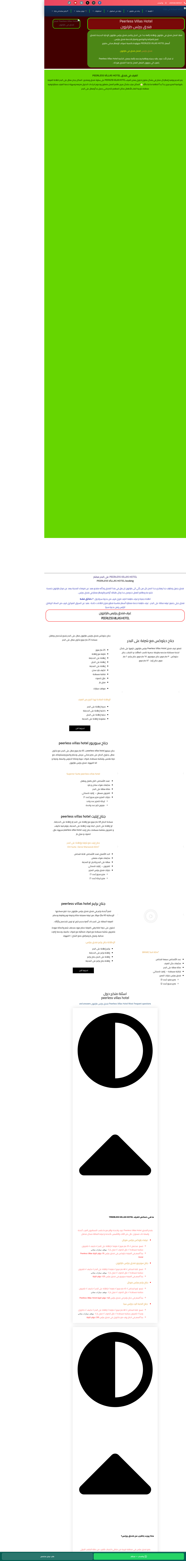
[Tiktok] (69, 3)
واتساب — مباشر (137, 1556)
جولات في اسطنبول (115, 11)
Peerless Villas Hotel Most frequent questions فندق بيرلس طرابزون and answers (115, 1004)
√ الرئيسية (150, 11)
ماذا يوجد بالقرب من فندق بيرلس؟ (137, 1536)
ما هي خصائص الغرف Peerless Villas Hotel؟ (131, 1217)
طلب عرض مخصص (47, 1556)
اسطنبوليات (98, 11)
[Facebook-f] (99, 3)
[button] (122, 692)
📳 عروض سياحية (81, 11)
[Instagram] (93, 3)
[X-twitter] (87, 3)
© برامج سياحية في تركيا (61, 11)
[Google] (81, 3)
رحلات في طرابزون (134, 11)
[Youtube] (75, 3)
